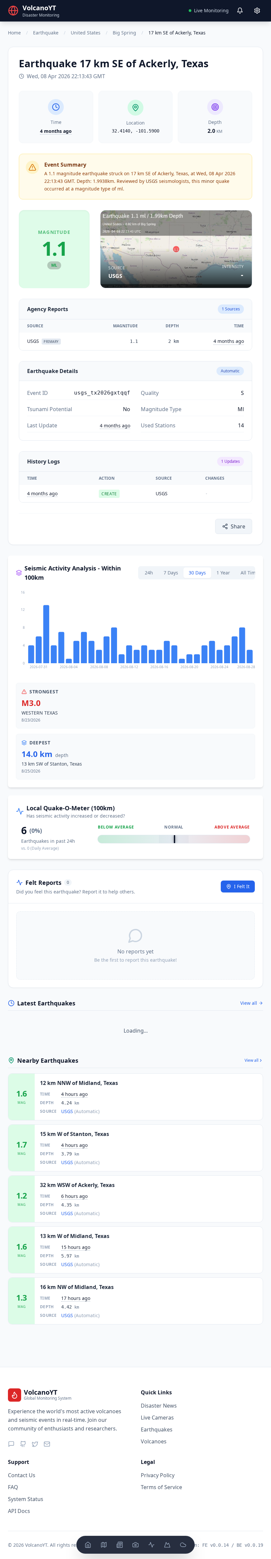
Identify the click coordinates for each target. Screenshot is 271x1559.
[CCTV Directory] (135, 1545)
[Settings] (257, 11)
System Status (25, 1499)
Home (14, 32)
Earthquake (45, 32)
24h (149, 572)
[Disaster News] (120, 1545)
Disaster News (159, 1405)
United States (85, 32)
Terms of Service (161, 1487)
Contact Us (21, 1475)
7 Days (171, 572)
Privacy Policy (157, 1475)
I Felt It (242, 886)
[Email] (47, 1444)
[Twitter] (35, 1444)
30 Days (197, 572)
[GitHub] (23, 1444)
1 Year (223, 572)
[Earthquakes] (151, 1545)
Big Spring (124, 32)
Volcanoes (154, 1441)
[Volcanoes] (167, 1545)
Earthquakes (157, 1429)
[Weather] (183, 1545)
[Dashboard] (88, 1545)
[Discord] (11, 1444)
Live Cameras (157, 1417)
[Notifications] (240, 11)
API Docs (19, 1511)
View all (248, 1003)
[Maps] (104, 1545)
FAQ (13, 1487)
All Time (249, 572)
